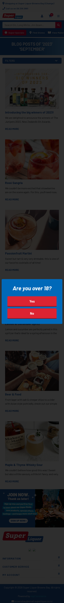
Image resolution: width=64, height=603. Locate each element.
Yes (32, 301)
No (32, 313)
